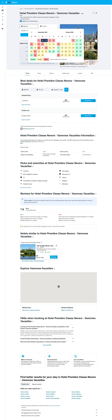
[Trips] (3, 24)
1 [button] (73, 40)
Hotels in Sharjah (76, 398)
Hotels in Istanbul (50, 392)
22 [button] (39, 51)
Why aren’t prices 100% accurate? (30, 415)
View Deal (53, 257)
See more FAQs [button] (47, 345)
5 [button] (53, 40)
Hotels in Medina (50, 394)
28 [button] (35, 55)
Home (21, 8)
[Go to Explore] (3, 19)
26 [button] (53, 51)
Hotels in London (25, 396)
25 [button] (50, 51)
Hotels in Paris (50, 396)
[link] (33, 260)
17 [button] (46, 48)
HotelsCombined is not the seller (30, 410)
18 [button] (50, 48)
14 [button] (35, 48)
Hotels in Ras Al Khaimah (52, 398)
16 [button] (42, 48)
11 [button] (50, 44)
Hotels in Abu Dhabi (77, 396)
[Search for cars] (3, 13)
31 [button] (80, 55)
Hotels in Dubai (25, 394)
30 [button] (42, 55)
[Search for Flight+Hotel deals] (3, 16)
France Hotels (27, 8)
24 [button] (46, 51)
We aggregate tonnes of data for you (31, 413)
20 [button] (31, 51)
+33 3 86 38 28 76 (25, 19)
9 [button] (42, 44)
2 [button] (42, 40)
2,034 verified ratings (32, 21)
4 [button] (58, 44)
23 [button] (42, 51)
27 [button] (31, 55)
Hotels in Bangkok (25, 398)
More (21, 143)
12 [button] (53, 44)
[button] (2, 2)
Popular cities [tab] (25, 384)
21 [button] (35, 51)
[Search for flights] (3, 7)
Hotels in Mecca (76, 392)
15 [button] (39, 48)
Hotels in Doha (24, 392)
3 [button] (46, 40)
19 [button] (53, 48)
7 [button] (35, 44)
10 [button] (46, 44)
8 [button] (73, 44)
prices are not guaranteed (54, 405)
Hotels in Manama (76, 394)
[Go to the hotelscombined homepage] (11, 2)
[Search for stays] (3, 10)
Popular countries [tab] (36, 384)
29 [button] (39, 55)
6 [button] (31, 44)
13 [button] (31, 48)
